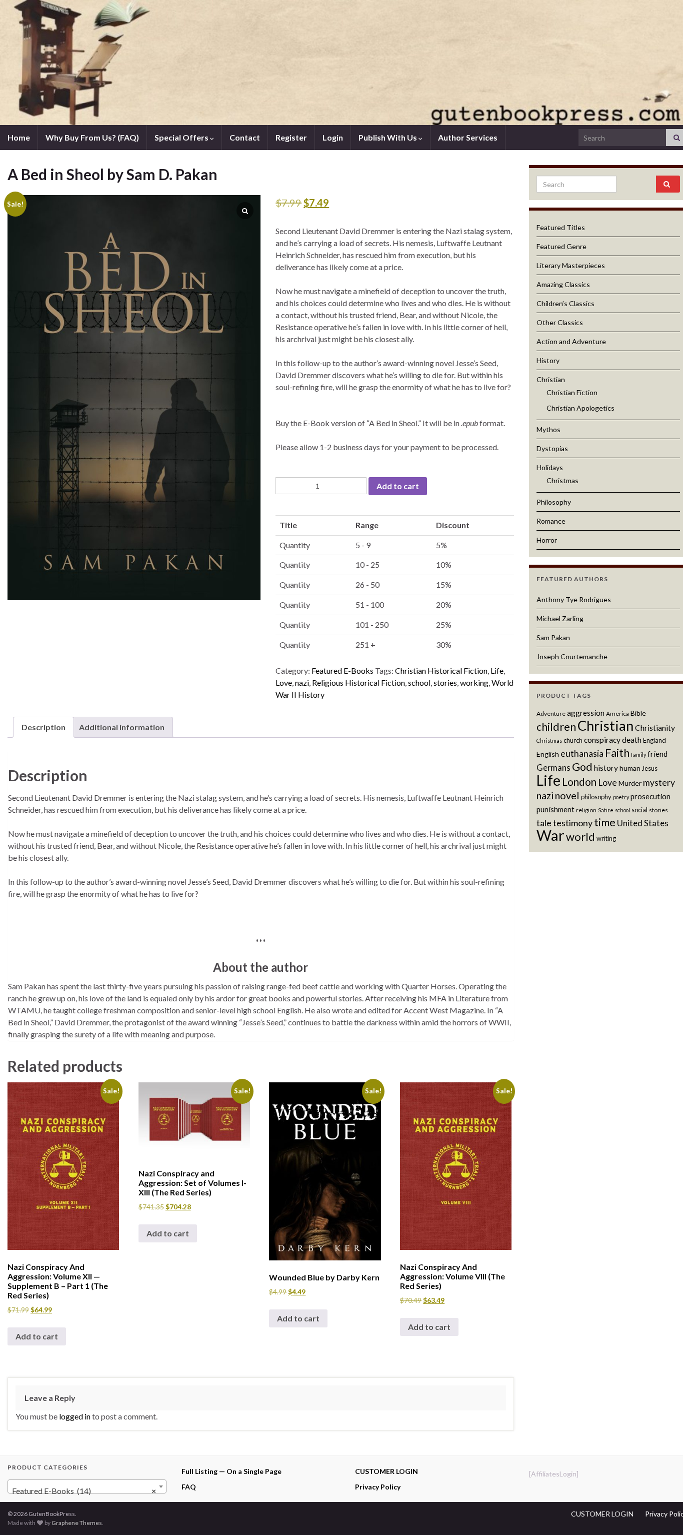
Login (332, 137)
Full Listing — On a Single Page (232, 1471)
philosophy (596, 797)
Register (291, 137)
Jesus (650, 768)
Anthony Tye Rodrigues (573, 599)
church (573, 740)
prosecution (650, 796)
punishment (555, 809)
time (605, 822)
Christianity (655, 727)
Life (497, 670)
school (419, 682)
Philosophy (553, 502)
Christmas (562, 480)
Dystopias (552, 448)
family (638, 754)
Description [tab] (44, 727)
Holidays (549, 467)
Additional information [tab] (121, 727)
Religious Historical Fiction (358, 682)
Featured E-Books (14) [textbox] (84, 1490)
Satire (606, 810)
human (630, 768)
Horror (546, 540)
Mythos (548, 429)
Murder (630, 783)
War (550, 835)
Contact (245, 137)
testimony (572, 822)
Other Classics (559, 322)
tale (544, 823)
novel (567, 795)
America (617, 713)
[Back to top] (660, 1512)
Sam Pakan (553, 637)
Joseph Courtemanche (572, 656)
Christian (550, 379)
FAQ (189, 1486)
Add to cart (397, 486)
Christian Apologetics (580, 408)
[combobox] (87, 1486)
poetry (621, 797)
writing (606, 838)
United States (642, 823)
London (579, 782)
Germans (553, 768)
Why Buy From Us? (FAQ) (92, 137)
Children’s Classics (565, 303)
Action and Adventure (571, 341)
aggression (585, 712)
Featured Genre (561, 246)
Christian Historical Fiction (441, 670)
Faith (617, 752)
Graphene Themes (77, 1522)
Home (19, 137)
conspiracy (602, 739)
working (474, 682)
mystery (659, 782)
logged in (74, 1416)
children (556, 726)
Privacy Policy (377, 1486)
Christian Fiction (572, 392)
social (640, 810)
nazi (302, 682)
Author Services (468, 137)
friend (658, 753)
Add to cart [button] (37, 1336)
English (547, 754)
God (582, 766)
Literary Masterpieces (570, 265)
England (654, 740)
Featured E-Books (343, 670)
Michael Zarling (560, 618)
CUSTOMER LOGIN (386, 1471)
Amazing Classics (563, 284)
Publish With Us (388, 137)
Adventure (551, 713)
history (606, 767)
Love (284, 682)
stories (445, 682)
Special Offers (182, 137)
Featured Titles (560, 227)
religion (586, 810)
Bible (638, 713)
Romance (551, 521)
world (580, 836)
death (632, 739)
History (548, 360)
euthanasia (582, 753)
